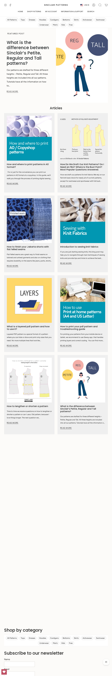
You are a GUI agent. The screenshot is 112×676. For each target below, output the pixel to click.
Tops (23, 20)
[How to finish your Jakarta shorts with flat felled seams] (29, 220)
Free (71, 25)
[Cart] (106, 5)
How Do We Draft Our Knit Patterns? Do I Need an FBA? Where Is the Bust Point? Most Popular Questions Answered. (82, 167)
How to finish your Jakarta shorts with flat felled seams (28, 248)
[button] (34, 11)
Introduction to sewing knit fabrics (79, 246)
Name (7, 659)
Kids (63, 25)
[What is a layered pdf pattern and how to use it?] (29, 300)
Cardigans (54, 20)
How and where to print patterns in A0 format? (28, 165)
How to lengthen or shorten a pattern (27, 406)
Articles (56, 108)
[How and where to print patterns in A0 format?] (29, 138)
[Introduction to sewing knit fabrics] (82, 220)
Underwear (44, 25)
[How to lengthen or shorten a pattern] (29, 380)
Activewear (87, 20)
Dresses (32, 20)
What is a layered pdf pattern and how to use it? (28, 327)
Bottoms (66, 20)
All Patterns (12, 20)
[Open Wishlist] (4, 672)
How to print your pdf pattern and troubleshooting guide (79, 327)
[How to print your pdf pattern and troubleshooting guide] (82, 300)
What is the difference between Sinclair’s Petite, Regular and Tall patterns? (28, 52)
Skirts (76, 20)
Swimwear (100, 20)
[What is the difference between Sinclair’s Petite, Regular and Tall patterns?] (82, 380)
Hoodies (42, 20)
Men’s (55, 25)
